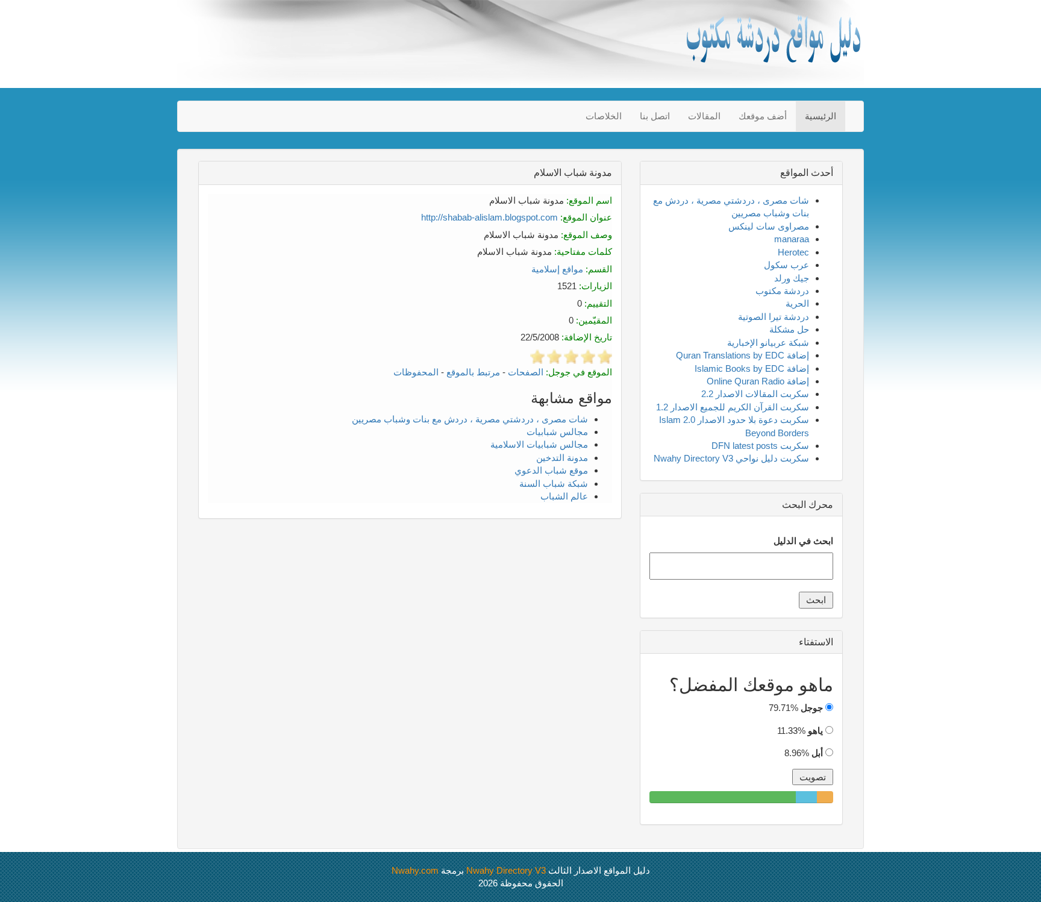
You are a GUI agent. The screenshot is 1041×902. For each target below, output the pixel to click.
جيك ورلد (791, 278)
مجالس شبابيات (557, 432)
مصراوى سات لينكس (768, 226)
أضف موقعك (763, 116)
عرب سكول (786, 265)
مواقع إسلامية (557, 269)
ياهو (815, 730)
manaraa (791, 239)
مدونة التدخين (562, 458)
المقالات (704, 116)
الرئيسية (820, 116)
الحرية (797, 303)
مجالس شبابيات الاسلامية (539, 444)
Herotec (793, 252)
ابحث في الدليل (803, 541)
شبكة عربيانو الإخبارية (768, 342)
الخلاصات (604, 116)
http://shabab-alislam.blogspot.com (489, 217)
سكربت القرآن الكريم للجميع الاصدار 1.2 (732, 407)
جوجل (812, 708)
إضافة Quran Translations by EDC (742, 355)
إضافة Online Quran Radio (758, 381)
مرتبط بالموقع (473, 372)
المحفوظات (416, 372)
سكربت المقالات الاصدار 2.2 (755, 394)
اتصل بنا (655, 116)
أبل (817, 753)
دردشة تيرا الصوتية (773, 317)
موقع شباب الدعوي (551, 470)
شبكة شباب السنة (553, 483)
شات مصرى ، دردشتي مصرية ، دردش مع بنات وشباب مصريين (470, 419)
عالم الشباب (564, 496)
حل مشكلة (789, 329)
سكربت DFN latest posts (760, 445)
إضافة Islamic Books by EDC (752, 368)
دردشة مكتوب (782, 291)
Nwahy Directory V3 (506, 870)
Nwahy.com (415, 870)
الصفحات (525, 372)
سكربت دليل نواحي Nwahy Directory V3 (731, 458)
